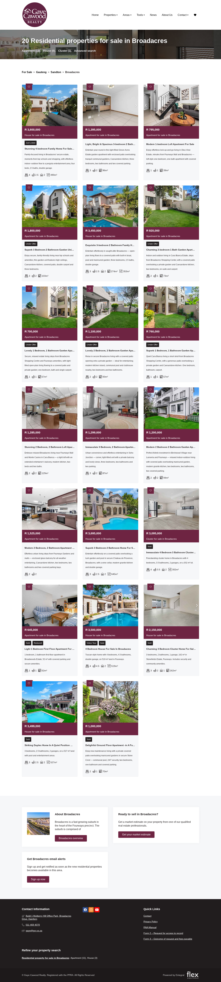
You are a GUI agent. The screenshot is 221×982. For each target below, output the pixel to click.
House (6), (49, 50)
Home (95, 15)
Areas (126, 15)
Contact (182, 15)
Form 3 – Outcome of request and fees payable (168, 939)
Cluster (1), (65, 50)
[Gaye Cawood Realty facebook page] (85, 910)
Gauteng (41, 72)
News (153, 15)
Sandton (56, 72)
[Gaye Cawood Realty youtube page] (96, 910)
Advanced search (85, 50)
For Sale (27, 72)
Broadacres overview (71, 838)
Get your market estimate (136, 834)
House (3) (92, 958)
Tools (140, 15)
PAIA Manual (150, 927)
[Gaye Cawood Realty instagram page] (91, 910)
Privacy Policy (151, 921)
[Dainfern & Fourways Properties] (35, 15)
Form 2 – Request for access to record (163, 933)
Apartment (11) (78, 958)
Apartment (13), (31, 50)
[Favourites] (195, 15)
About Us (167, 15)
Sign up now (38, 879)
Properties (110, 15)
